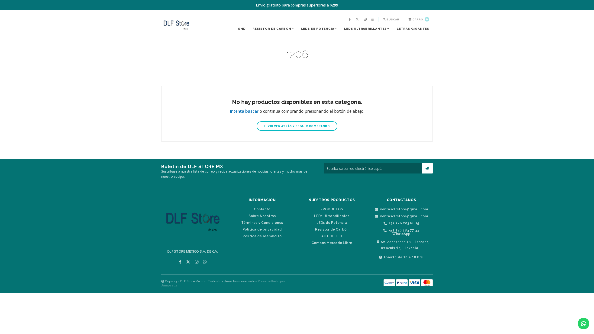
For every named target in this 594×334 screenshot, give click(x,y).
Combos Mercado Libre (332, 242)
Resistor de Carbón (271, 28)
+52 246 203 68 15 (403, 223)
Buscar (392, 19)
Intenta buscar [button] (244, 111)
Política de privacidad (262, 229)
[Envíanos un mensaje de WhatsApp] (583, 323)
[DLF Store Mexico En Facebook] (350, 19)
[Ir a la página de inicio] (176, 24)
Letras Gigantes (413, 28)
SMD (241, 28)
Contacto (262, 209)
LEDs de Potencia (317, 28)
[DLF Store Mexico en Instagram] (366, 19)
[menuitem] (350, 19)
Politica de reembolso (262, 236)
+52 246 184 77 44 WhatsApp (404, 232)
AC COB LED (331, 236)
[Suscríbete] (427, 168)
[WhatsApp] (373, 19)
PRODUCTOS (331, 209)
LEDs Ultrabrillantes (365, 28)
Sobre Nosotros (262, 216)
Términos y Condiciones (262, 222)
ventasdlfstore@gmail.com (403, 209)
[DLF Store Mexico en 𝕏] (358, 19)
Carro (420, 19)
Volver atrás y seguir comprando (298, 126)
